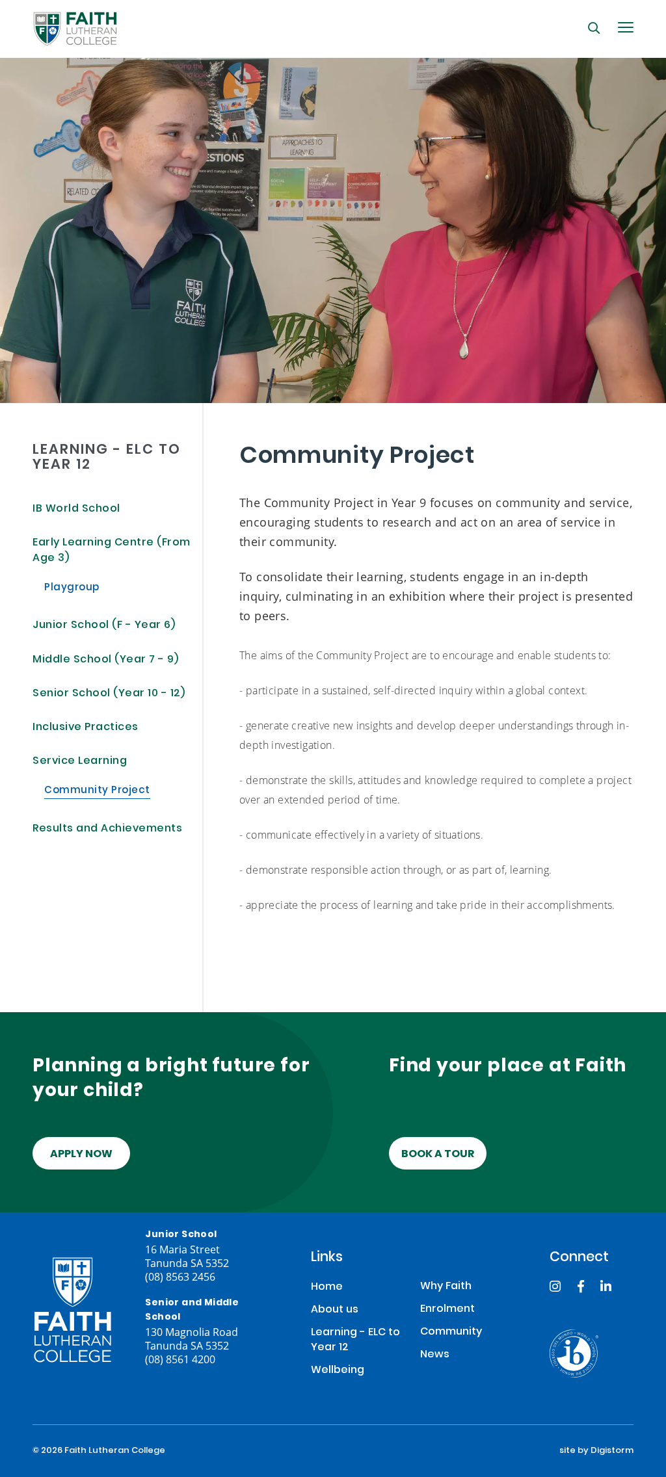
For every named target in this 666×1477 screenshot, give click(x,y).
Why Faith (446, 1286)
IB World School (76, 509)
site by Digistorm (596, 1451)
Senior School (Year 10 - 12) (109, 694)
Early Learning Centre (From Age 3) (112, 551)
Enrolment (447, 1309)
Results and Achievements (107, 829)
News (434, 1355)
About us (334, 1310)
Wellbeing (337, 1370)
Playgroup (72, 588)
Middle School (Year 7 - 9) (105, 660)
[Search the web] (594, 27)
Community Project (97, 791)
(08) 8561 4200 (180, 1359)
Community (451, 1332)
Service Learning (80, 761)
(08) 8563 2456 (180, 1276)
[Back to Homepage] (75, 29)
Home (327, 1287)
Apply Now (81, 1154)
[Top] (73, 1310)
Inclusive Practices (86, 728)
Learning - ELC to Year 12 (355, 1340)
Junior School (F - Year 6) (104, 626)
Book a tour (437, 1154)
